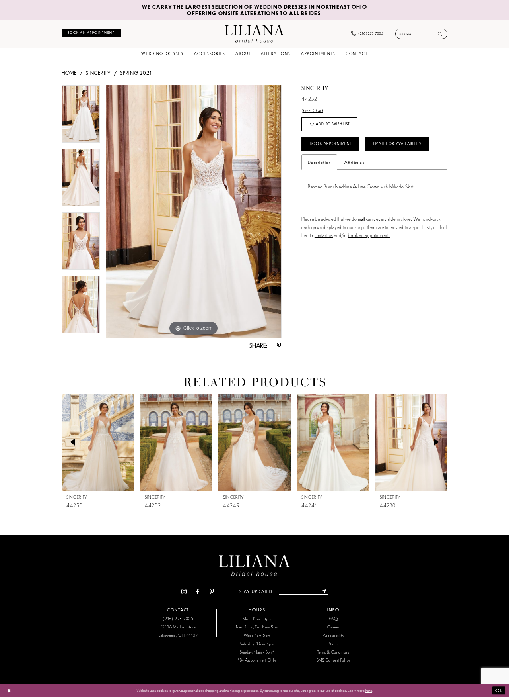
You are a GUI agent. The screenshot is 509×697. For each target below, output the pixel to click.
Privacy (333, 643)
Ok (498, 690)
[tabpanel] (81, 117)
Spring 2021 (135, 72)
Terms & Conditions (333, 651)
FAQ (333, 618)
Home (69, 72)
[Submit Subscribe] (324, 591)
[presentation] (98, 442)
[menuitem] (91, 33)
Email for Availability (397, 143)
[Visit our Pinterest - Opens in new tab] (211, 591)
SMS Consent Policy (333, 659)
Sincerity (98, 72)
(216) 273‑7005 (178, 618)
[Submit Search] (440, 34)
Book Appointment (330, 143)
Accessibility (333, 635)
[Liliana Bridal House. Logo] (254, 33)
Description (319, 161)
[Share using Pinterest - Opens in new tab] (279, 345)
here (368, 690)
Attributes (354, 161)
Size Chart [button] (312, 110)
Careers (333, 626)
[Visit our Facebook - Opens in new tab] (198, 591)
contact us (324, 234)
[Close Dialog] (9, 690)
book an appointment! (369, 234)
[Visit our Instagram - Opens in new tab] (184, 591)
